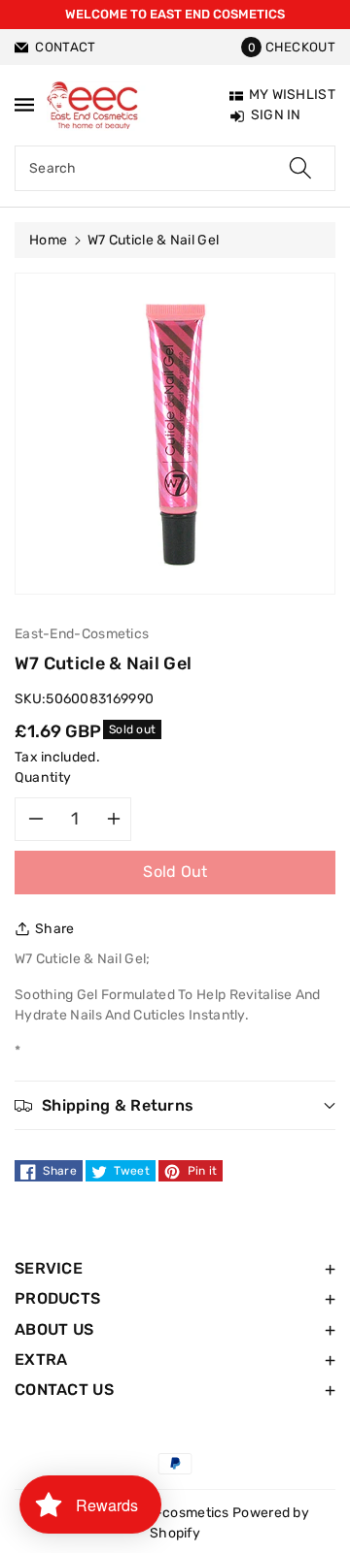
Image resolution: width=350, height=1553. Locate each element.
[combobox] (175, 168)
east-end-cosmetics (161, 1512)
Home (48, 240)
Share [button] (55, 929)
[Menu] (24, 104)
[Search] (300, 168)
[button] (288, 47)
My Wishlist (292, 94)
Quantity (43, 777)
